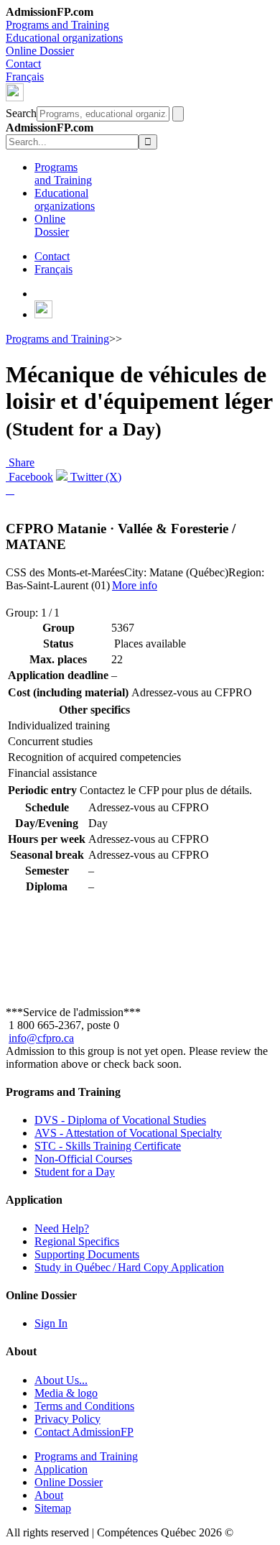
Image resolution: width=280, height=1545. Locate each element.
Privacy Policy (67, 1419)
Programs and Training (57, 25)
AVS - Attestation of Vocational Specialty (128, 1133)
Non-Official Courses (83, 1159)
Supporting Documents (86, 1254)
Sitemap (52, 1508)
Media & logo (66, 1393)
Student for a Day (74, 1172)
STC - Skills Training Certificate (107, 1146)
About (48, 1495)
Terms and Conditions (84, 1406)
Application (61, 1469)
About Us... (61, 1380)
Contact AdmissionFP (84, 1432)
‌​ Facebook (29, 477)
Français (25, 76)
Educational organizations (64, 38)
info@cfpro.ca (41, 1038)
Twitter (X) (94, 477)
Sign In (50, 1323)
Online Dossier (40, 51)
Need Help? (61, 1228)
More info (134, 585)
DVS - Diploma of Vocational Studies (120, 1120)
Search (21, 113)
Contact (23, 63)
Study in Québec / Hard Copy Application (129, 1267)
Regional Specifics (76, 1241)
